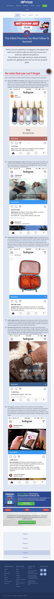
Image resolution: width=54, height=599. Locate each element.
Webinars (31, 15)
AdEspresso (27, 2)
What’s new (6, 583)
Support (6, 579)
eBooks (24, 15)
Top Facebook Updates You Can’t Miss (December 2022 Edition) (33, 572)
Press (5, 575)
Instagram (45, 571)
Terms (15, 595)
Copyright (25, 595)
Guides (17, 15)
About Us (6, 569)
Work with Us (6, 573)
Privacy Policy (19, 595)
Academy (18, 586)
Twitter (45, 575)
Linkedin (41, 575)
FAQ (5, 571)
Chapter (8, 509)
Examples (18, 577)
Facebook (41, 571)
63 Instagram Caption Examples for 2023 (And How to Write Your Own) (32, 577)
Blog (37, 15)
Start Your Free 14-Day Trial (27, 522)
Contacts (6, 577)
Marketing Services (8, 581)
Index (27, 509)
